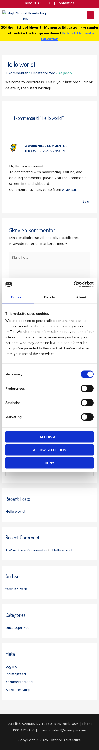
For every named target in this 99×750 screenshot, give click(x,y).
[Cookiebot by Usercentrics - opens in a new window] (73, 284)
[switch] (87, 388)
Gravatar (69, 189)
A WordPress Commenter (46, 146)
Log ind (11, 666)
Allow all (50, 437)
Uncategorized (43, 73)
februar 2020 (16, 589)
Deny (49, 463)
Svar (86, 201)
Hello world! (15, 511)
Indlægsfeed (15, 674)
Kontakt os (65, 2)
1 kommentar (16, 73)
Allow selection (49, 450)
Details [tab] (49, 297)
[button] (90, 15)
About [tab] (81, 297)
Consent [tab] (18, 297)
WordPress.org (17, 689)
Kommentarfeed (19, 681)
